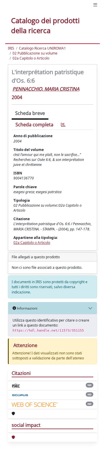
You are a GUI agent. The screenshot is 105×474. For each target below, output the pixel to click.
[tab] (63, 124)
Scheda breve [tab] (30, 113)
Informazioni (26, 308)
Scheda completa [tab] (34, 124)
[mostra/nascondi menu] (95, 5)
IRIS (11, 48)
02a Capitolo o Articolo (31, 58)
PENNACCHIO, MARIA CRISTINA (46, 89)
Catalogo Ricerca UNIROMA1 (42, 48)
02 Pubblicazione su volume (35, 53)
